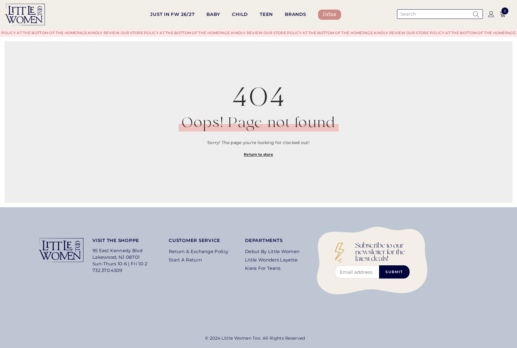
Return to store (258, 154)
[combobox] (433, 14)
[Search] (439, 14)
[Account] (491, 14)
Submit (394, 272)
